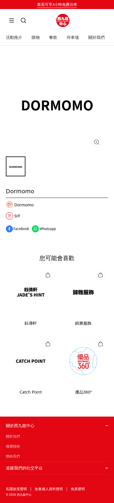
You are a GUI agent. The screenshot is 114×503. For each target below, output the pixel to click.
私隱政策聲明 (16, 488)
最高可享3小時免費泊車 (57, 4)
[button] (12, 20)
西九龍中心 (24, 494)
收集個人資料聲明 (49, 488)
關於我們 (13, 436)
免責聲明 (78, 488)
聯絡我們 (13, 456)
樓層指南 (13, 446)
